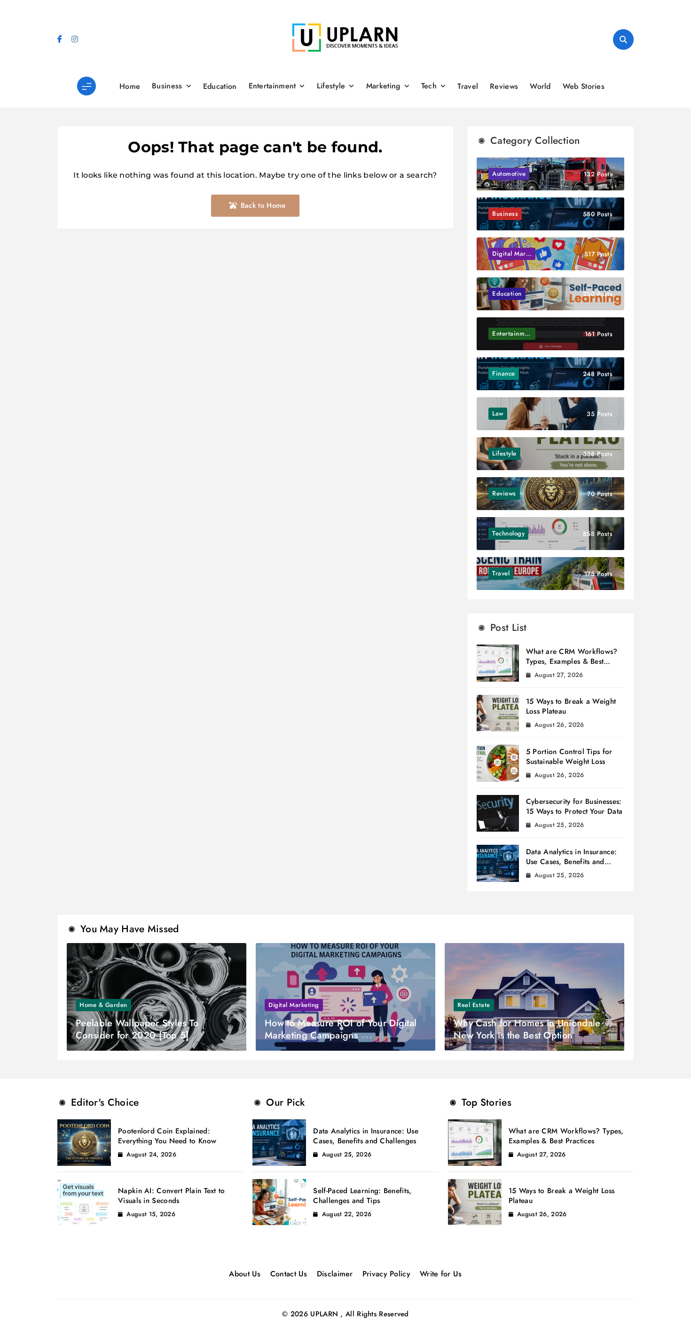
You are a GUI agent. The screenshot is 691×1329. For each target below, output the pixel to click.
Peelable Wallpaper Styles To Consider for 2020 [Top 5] (137, 1029)
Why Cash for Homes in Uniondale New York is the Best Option (527, 1029)
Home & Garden (103, 1004)
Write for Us (441, 1273)
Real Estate (473, 1004)
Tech (429, 85)
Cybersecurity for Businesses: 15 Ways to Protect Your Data (574, 806)
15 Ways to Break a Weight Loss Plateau (571, 706)
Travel (467, 86)
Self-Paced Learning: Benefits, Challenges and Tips (362, 1196)
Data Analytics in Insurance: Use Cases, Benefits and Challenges (571, 862)
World (540, 86)
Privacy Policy (386, 1273)
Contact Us (288, 1273)
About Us (244, 1273)
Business (167, 85)
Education (220, 86)
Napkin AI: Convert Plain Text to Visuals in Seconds (171, 1196)
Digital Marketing (293, 1004)
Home (129, 86)
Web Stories (584, 86)
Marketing (383, 85)
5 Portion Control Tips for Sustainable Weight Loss (569, 757)
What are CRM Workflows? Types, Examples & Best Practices (572, 661)
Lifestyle (331, 85)
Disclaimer (335, 1273)
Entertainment (272, 85)
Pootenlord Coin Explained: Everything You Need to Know (167, 1136)
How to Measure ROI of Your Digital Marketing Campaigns (340, 1029)
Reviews (504, 86)
